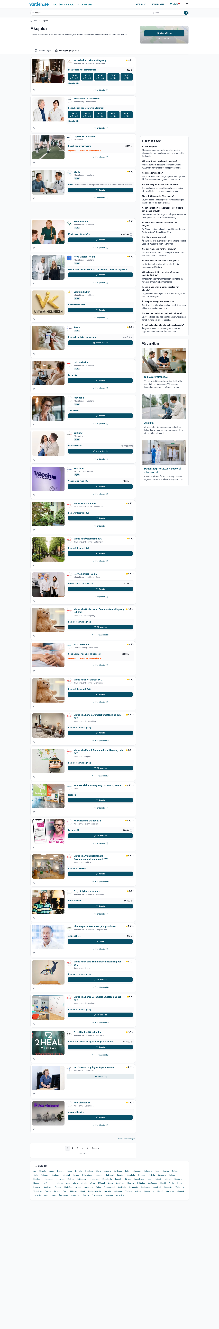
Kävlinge (128, 1179)
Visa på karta (166, 33)
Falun (157, 1171)
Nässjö (163, 1183)
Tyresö (57, 1191)
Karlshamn (37, 1179)
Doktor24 (78, 433)
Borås (70, 1171)
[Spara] (34, 90)
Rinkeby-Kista (90, 721)
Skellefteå (68, 1187)
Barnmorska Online (77, 868)
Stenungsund (109, 1187)
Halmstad (66, 1175)
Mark (68, 1183)
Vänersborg (149, 1191)
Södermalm (99, 507)
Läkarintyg (73, 375)
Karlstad (71, 1179)
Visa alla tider (74, 83)
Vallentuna (118, 1191)
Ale (34, 1171)
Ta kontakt (100, 941)
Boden (51, 1171)
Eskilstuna (118, 1171)
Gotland (175, 1171)
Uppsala (107, 1191)
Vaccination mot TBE (78, 481)
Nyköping (141, 1183)
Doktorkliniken (81, 362)
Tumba (48, 1191)
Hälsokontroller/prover (70, 184)
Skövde (78, 1187)
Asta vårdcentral (82, 1102)
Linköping (178, 1179)
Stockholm (122, 1187)
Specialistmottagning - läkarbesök (84, 654)
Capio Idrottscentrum (85, 136)
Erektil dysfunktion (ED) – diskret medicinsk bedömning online (97, 269)
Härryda (120, 1175)
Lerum (149, 1179)
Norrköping (120, 1183)
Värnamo (170, 1191)
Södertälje (168, 1187)
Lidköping (167, 1179)
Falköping (148, 1171)
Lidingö (158, 1179)
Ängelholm (75, 1195)
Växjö (46, 1195)
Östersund (109, 1195)
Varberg (128, 1191)
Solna (98, 577)
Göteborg (44, 1175)
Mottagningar (69, 50)
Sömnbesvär (74, 410)
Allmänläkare (74, 936)
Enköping (107, 1171)
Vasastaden (100, 64)
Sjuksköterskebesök (156, 376)
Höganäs (141, 1175)
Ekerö (98, 1171)
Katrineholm (82, 1179)
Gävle (35, 1175)
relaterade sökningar (126, 1139)
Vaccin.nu (79, 468)
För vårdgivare (157, 4)
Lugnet (88, 757)
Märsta (92, 1183)
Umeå (82, 1191)
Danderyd (89, 1171)
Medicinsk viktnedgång (79, 234)
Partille (171, 1183)
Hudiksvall (110, 1175)
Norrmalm (100, 1035)
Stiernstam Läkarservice (86, 98)
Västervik (180, 1191)
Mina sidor (140, 4)
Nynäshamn (152, 1183)
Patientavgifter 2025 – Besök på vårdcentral (162, 470)
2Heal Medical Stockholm (87, 1032)
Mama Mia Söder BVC (85, 503)
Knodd (77, 327)
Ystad (53, 1195)
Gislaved (165, 1171)
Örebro (86, 1195)
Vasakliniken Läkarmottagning (90, 60)
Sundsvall (157, 1187)
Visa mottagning (100, 1076)
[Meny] (187, 4)
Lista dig (72, 795)
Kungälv (118, 1179)
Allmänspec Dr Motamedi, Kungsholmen (95, 926)
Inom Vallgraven (91, 824)
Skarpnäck (98, 683)
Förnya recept (74, 446)
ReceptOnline (81, 221)
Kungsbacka (107, 1179)
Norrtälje (130, 1183)
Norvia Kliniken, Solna (85, 574)
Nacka (110, 1183)
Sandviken (48, 1187)
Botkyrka (78, 1171)
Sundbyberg (145, 1187)
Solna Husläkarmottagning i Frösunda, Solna (97, 785)
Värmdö (160, 1191)
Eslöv (127, 1171)
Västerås (37, 1195)
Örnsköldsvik (97, 1195)
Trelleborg (180, 1187)
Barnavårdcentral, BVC (78, 513)
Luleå (45, 1183)
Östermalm (78, 140)
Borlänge (61, 1171)
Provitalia (79, 397)
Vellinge (138, 1191)
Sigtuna (58, 1187)
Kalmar (172, 1175)
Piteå (179, 1183)
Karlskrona (60, 1179)
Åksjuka (149, 422)
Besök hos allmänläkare (79, 146)
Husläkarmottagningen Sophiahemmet (94, 1067)
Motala (84, 1183)
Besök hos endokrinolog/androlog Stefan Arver (90, 1041)
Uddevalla (73, 1191)
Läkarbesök (73, 830)
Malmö (60, 1183)
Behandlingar (45, 50)
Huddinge (99, 1175)
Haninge (76, 1175)
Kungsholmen (101, 930)
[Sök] (186, 13)
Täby (65, 1191)
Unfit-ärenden (74, 900)
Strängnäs (133, 1187)
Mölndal (101, 1183)
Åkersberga (63, 1195)
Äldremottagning (76, 1112)
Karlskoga (49, 1179)
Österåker (120, 1195)
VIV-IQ (77, 171)
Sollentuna (100, 894)
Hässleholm (130, 1175)
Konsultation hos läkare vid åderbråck (86, 108)
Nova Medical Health (85, 256)
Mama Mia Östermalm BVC (88, 538)
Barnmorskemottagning (79, 622)
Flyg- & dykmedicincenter (87, 891)
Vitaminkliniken (82, 292)
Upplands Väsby (94, 1191)
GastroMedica (81, 644)
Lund (52, 1183)
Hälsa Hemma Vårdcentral (87, 820)
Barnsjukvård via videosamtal (82, 337)
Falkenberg (137, 1171)
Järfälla (152, 1175)
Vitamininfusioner (76, 305)
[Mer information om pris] (131, 234)
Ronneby (37, 1187)
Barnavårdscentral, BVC (79, 689)
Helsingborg (90, 616)
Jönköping (162, 1175)
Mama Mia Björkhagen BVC (88, 679)
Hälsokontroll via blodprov (80, 583)
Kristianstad (94, 1179)
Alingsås (42, 1171)
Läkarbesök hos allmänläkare (82, 70)
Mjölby (75, 1183)
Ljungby (36, 1183)
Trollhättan (37, 1191)
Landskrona (139, 1179)
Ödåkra (88, 862)
